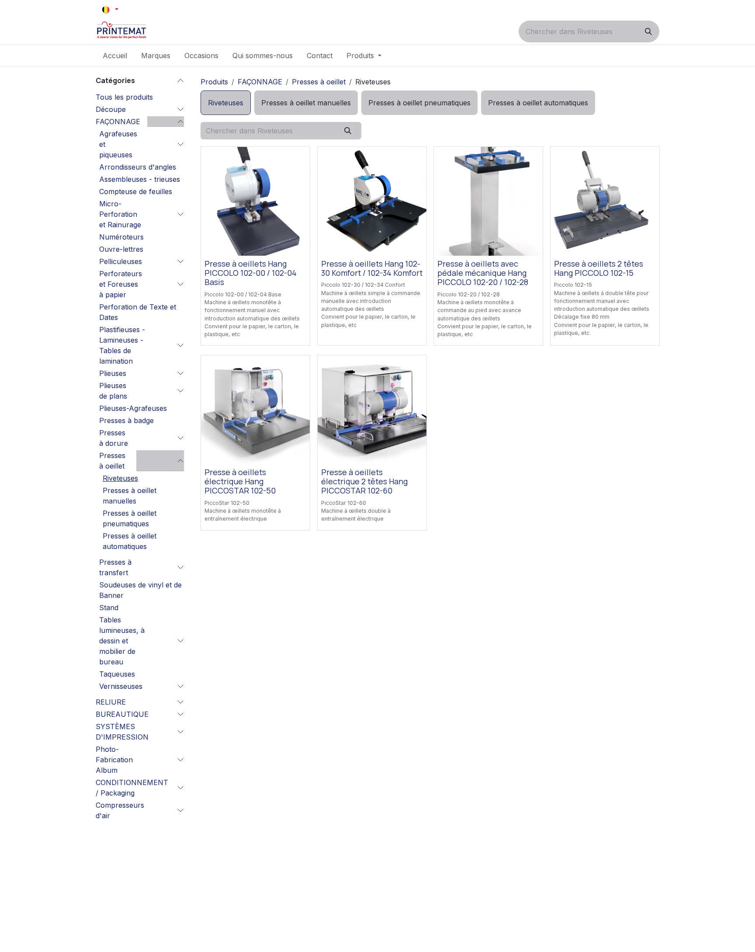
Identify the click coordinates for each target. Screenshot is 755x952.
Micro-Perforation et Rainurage (120, 214)
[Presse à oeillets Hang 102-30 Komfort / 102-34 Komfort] (372, 201)
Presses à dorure (113, 438)
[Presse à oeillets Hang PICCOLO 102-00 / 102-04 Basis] (255, 201)
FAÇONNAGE (118, 121)
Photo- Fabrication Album (114, 760)
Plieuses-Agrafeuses (133, 408)
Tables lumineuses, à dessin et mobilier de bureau (122, 640)
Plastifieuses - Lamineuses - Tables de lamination (122, 345)
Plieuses (112, 373)
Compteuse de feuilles (135, 191)
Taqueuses (117, 674)
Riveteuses (120, 478)
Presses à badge (126, 420)
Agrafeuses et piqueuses (118, 144)
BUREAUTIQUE (122, 714)
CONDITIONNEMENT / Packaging (132, 787)
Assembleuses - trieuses (139, 179)
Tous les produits (124, 97)
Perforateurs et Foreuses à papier (120, 284)
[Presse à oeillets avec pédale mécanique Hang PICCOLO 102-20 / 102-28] (488, 201)
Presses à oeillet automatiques (129, 541)
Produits (214, 81)
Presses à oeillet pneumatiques (129, 518)
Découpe (111, 109)
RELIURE (111, 702)
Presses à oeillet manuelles (129, 495)
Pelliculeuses (120, 261)
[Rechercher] (648, 31)
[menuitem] (115, 55)
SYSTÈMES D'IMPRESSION (122, 731)
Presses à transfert (115, 567)
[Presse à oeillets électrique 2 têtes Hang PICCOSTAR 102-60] (372, 409)
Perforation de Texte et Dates (137, 312)
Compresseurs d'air (120, 810)
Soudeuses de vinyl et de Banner (140, 590)
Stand (108, 607)
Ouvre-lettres (121, 249)
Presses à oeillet (112, 460)
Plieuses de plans (113, 390)
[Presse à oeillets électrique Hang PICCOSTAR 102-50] (255, 409)
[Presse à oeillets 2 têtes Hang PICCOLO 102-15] (605, 201)
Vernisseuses (120, 686)
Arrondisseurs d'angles (137, 167)
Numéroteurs (121, 237)
